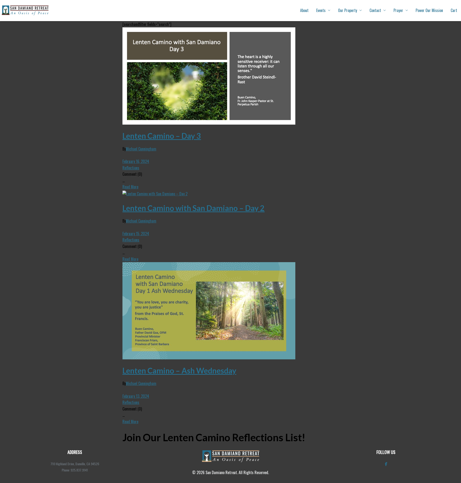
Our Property (347, 10)
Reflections (130, 168)
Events (321, 10)
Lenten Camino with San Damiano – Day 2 (193, 208)
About (304, 10)
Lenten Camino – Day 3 (161, 135)
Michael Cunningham (141, 149)
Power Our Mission (429, 10)
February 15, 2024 (135, 233)
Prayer (398, 10)
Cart (454, 10)
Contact (375, 10)
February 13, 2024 (135, 396)
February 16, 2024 (135, 161)
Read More (130, 187)
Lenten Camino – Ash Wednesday (179, 370)
